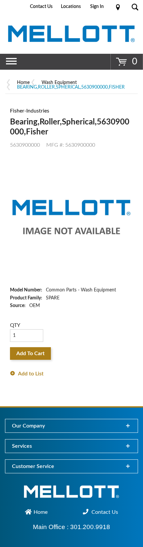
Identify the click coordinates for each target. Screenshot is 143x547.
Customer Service (33, 466)
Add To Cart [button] (30, 353)
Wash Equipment (59, 82)
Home (23, 82)
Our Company (28, 426)
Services (22, 446)
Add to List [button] (31, 373)
